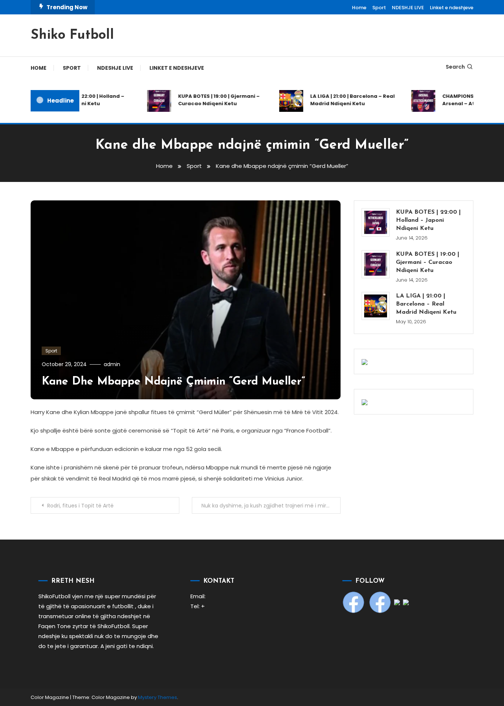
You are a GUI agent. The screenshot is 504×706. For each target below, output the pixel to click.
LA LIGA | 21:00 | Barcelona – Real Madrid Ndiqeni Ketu (346, 100)
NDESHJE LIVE (408, 7)
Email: (198, 596)
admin (112, 364)
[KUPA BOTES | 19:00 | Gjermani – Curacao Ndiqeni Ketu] (376, 264)
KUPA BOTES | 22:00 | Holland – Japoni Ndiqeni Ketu (78, 100)
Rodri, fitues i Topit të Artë (80, 505)
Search (455, 66)
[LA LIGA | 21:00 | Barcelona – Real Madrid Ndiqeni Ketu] (376, 306)
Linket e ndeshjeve (451, 7)
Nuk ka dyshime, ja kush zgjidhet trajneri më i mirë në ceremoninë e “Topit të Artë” (271, 505)
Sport (379, 7)
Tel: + (197, 606)
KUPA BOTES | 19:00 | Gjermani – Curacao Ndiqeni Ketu (212, 100)
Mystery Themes (157, 697)
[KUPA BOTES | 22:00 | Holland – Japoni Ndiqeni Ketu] (376, 222)
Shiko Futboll (72, 35)
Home (359, 7)
